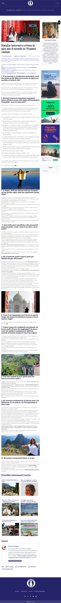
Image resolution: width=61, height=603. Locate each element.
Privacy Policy (46, 170)
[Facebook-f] (28, 596)
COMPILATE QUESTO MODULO (32, 469)
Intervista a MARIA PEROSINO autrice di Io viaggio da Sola (29, 521)
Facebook (22, 73)
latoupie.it (33, 73)
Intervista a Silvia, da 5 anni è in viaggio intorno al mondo (10, 500)
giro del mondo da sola (7, 569)
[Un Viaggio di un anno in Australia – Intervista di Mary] (29, 512)
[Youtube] (33, 596)
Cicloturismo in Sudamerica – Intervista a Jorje (9, 521)
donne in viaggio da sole (21, 566)
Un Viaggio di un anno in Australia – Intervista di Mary (28, 500)
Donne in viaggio (9, 566)
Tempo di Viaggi (32, 465)
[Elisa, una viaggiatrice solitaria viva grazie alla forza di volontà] (29, 491)
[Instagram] (25, 596)
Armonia (32, 601)
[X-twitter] (30, 596)
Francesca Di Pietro (7, 56)
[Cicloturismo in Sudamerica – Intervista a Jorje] (10, 529)
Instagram (9, 73)
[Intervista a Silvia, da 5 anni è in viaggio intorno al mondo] (10, 514)
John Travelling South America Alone (10, 480)
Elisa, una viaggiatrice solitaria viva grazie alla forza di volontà (29, 480)
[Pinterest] (36, 596)
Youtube (14, 73)
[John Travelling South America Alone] (10, 489)
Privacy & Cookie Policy (39, 591)
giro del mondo (31, 566)
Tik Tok (18, 73)
